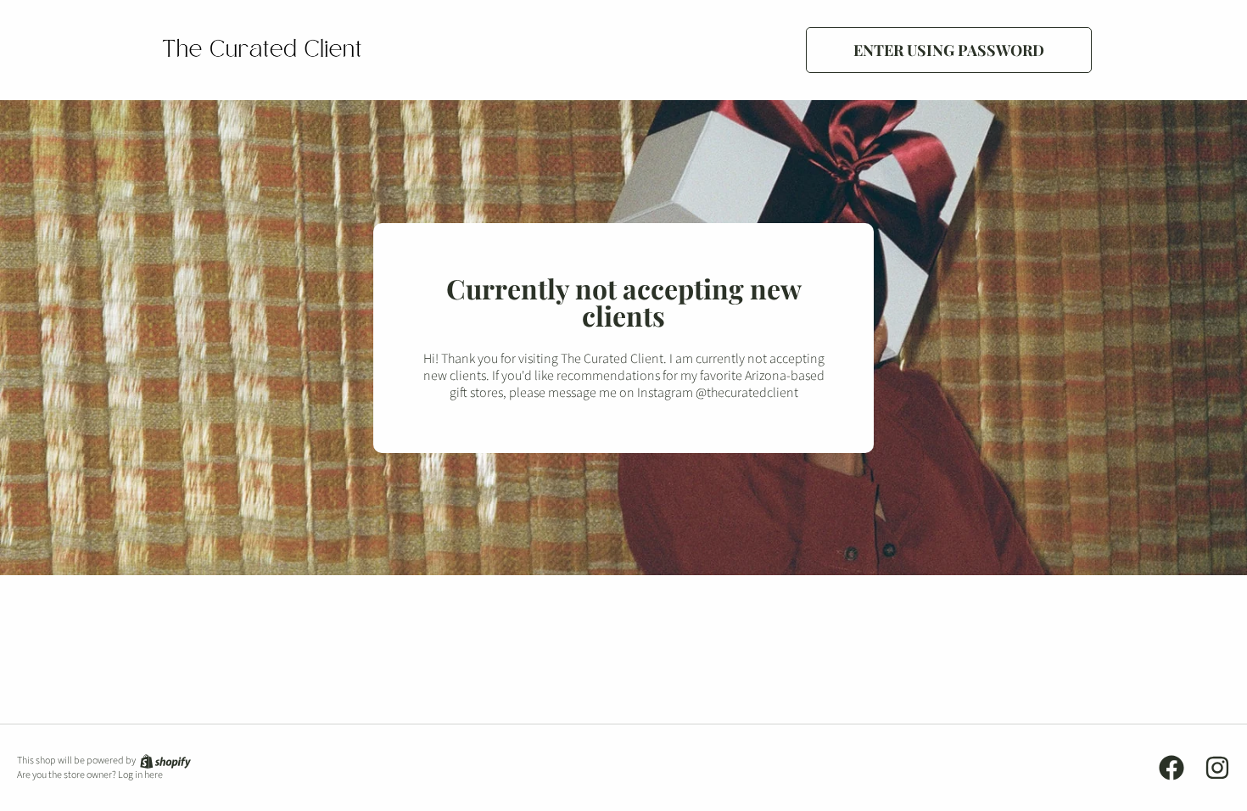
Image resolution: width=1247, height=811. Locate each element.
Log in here (140, 775)
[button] (949, 50)
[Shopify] (164, 760)
